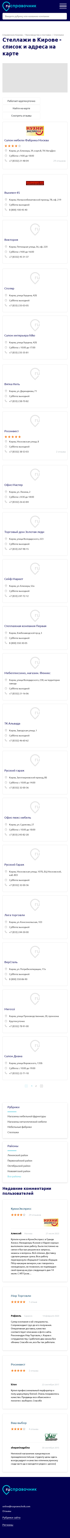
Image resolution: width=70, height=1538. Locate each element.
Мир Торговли (21, 1295)
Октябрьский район (18, 1165)
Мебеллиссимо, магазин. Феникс (35, 676)
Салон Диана (35, 1058)
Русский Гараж (35, 868)
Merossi (35, 1011)
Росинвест (35, 435)
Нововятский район (18, 1171)
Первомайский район (19, 1160)
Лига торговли (35, 917)
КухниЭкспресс (21, 1208)
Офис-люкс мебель (35, 820)
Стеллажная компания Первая (35, 628)
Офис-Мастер (35, 487)
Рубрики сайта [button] (11, 1517)
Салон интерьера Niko (35, 337)
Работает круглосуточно (21, 100)
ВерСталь (35, 964)
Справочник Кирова (12, 34)
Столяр (35, 290)
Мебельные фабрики (19, 1126)
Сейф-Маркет (35, 581)
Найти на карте (21, 108)
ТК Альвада (35, 725)
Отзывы (6, 1511)
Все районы (14, 1176)
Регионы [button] (7, 1524)
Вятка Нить (35, 386)
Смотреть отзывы (21, 115)
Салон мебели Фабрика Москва (35, 145)
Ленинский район (17, 1155)
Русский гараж (35, 772)
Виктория (35, 242)
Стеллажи (13, 1132)
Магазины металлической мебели (27, 1121)
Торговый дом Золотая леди (35, 534)
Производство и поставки (38, 34)
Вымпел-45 (35, 195)
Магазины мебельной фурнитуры (26, 1116)
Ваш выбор (19, 1422)
